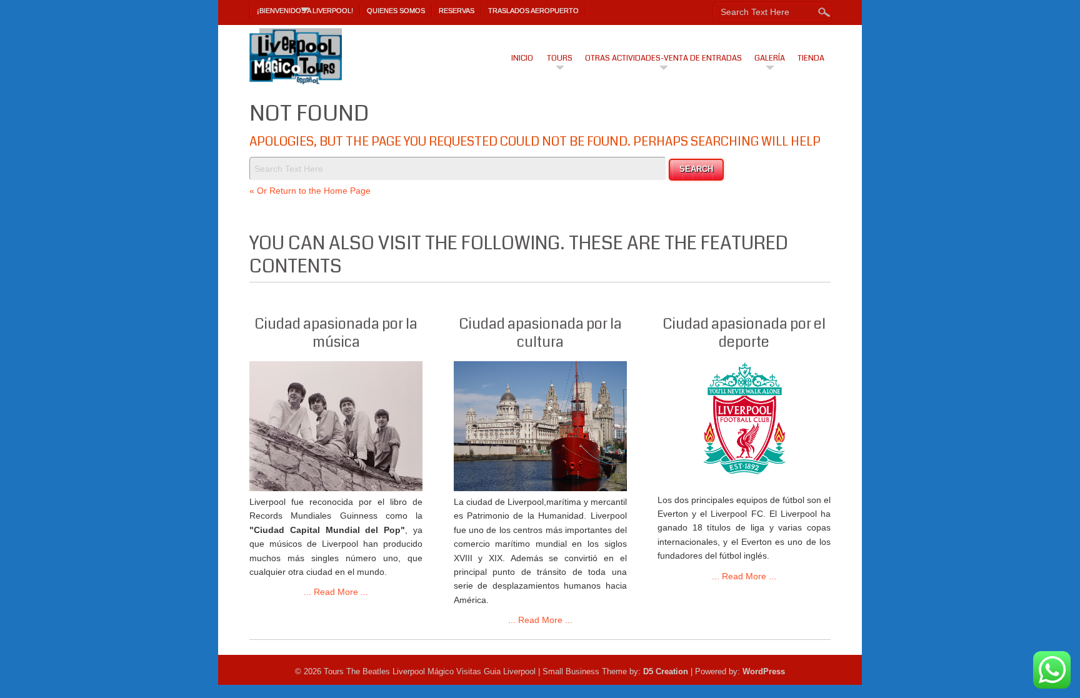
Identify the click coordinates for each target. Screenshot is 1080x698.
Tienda (811, 58)
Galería (769, 58)
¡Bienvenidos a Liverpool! (305, 10)
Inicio (522, 58)
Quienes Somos (396, 10)
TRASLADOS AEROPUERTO (533, 10)
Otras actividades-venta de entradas (663, 58)
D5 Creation (665, 671)
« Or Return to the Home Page (310, 191)
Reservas (456, 10)
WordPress (763, 671)
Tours (559, 58)
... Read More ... (336, 592)
